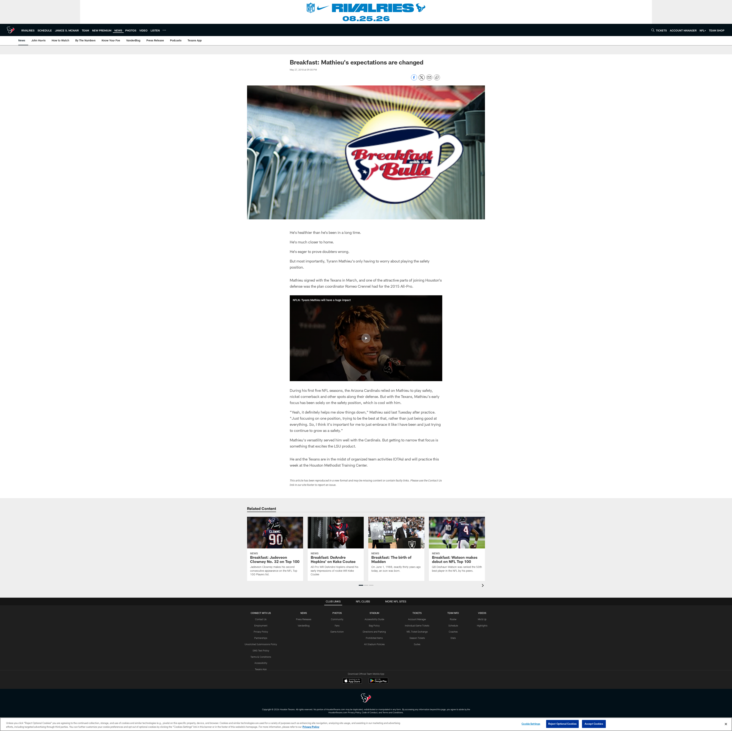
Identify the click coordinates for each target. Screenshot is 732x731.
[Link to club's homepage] (10, 30)
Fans (337, 625)
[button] (366, 338)
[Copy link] (437, 77)
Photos (337, 613)
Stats (453, 638)
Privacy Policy (261, 631)
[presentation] (483, 586)
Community (337, 619)
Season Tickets (417, 638)
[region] (366, 724)
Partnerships (260, 638)
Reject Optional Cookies (562, 723)
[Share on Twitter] (422, 79)
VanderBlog (304, 625)
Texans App (261, 669)
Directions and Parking (374, 631)
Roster (453, 619)
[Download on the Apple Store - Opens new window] (352, 681)
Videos (482, 613)
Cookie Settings (531, 723)
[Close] (726, 724)
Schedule (453, 625)
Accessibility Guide (374, 619)
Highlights (482, 625)
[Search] (652, 30)
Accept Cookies (594, 723)
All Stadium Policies (374, 644)
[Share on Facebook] (414, 79)
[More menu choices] (164, 30)
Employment (260, 625)
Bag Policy (374, 625)
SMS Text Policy (261, 650)
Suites (417, 644)
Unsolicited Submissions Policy (261, 644)
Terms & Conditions (260, 656)
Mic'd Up (482, 619)
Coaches (453, 631)
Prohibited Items (374, 638)
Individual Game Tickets (417, 625)
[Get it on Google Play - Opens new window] (378, 682)
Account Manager (417, 619)
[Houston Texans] (366, 698)
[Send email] (429, 79)
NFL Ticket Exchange (417, 631)
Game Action (337, 631)
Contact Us (260, 619)
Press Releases (303, 619)
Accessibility (260, 663)
